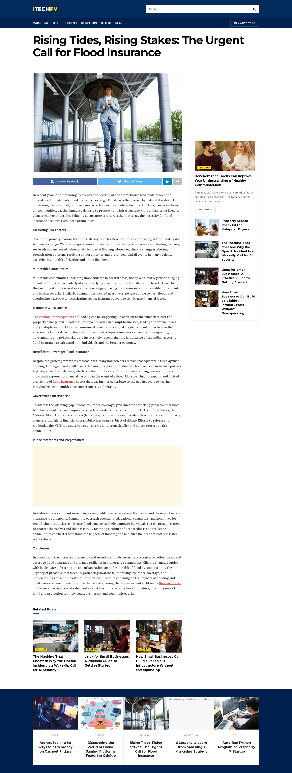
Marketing (40, 23)
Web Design (89, 23)
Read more (205, 209)
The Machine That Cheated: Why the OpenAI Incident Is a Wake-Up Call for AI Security (237, 251)
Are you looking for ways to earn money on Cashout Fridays (55, 747)
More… (120, 23)
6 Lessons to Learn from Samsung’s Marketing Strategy (191, 747)
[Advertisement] (107, 476)
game (55, 735)
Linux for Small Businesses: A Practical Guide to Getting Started (106, 661)
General (41, 649)
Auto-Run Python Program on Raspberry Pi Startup (236, 747)
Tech (55, 23)
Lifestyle (203, 167)
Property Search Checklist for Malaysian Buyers (235, 225)
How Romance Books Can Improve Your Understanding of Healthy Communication (223, 180)
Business (70, 23)
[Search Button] (255, 9)
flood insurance (64, 381)
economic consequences (56, 317)
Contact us (246, 23)
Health (106, 23)
